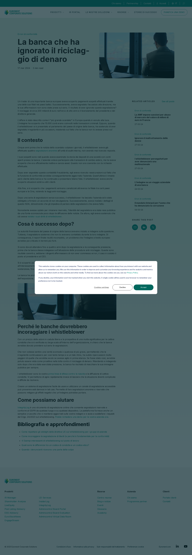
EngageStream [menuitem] (12, 520)
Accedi (162, 3)
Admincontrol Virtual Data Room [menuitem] (55, 516)
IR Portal (74, 12)
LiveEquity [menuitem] (9, 505)
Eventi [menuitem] (100, 505)
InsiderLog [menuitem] (44, 501)
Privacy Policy (132, 272)
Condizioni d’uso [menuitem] (64, 547)
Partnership (132, 3)
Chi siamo (116, 3)
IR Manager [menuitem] (10, 497)
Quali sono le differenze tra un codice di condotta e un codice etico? (55, 445)
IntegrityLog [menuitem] (45, 505)
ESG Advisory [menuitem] (11, 512)
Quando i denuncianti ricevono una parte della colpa (48, 449)
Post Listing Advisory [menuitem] (15, 509)
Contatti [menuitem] (166, 501)
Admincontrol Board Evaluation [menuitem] (54, 512)
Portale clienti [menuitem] (169, 497)
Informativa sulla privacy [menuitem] (84, 547)
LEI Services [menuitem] (45, 497)
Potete (58, 417)
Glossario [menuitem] (102, 509)
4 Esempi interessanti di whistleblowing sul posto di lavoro (50, 440)
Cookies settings (101, 287)
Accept (144, 287)
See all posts (168, 101)
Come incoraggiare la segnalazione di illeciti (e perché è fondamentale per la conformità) (65, 436)
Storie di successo (145, 12)
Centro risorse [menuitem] (104, 497)
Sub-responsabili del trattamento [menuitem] (111, 547)
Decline (123, 287)
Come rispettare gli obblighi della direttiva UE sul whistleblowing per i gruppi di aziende (64, 431)
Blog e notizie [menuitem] (104, 501)
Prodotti (55, 12)
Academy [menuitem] (102, 512)
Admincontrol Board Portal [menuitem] (52, 509)
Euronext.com (165, 547)
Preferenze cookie (135, 547)
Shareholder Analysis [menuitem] (15, 501)
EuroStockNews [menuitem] (13, 516)
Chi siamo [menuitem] (132, 497)
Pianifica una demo (174, 12)
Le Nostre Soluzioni (98, 12)
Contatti (147, 3)
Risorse (121, 12)
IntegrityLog (23, 407)
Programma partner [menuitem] (137, 501)
